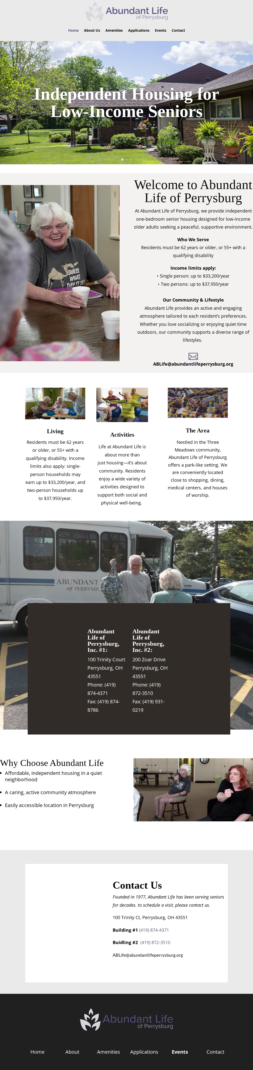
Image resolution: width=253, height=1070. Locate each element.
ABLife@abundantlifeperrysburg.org (193, 364)
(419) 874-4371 (153, 930)
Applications (138, 30)
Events (160, 30)
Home (73, 30)
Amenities (114, 30)
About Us (92, 30)
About (73, 1051)
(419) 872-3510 (154, 942)
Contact (178, 30)
